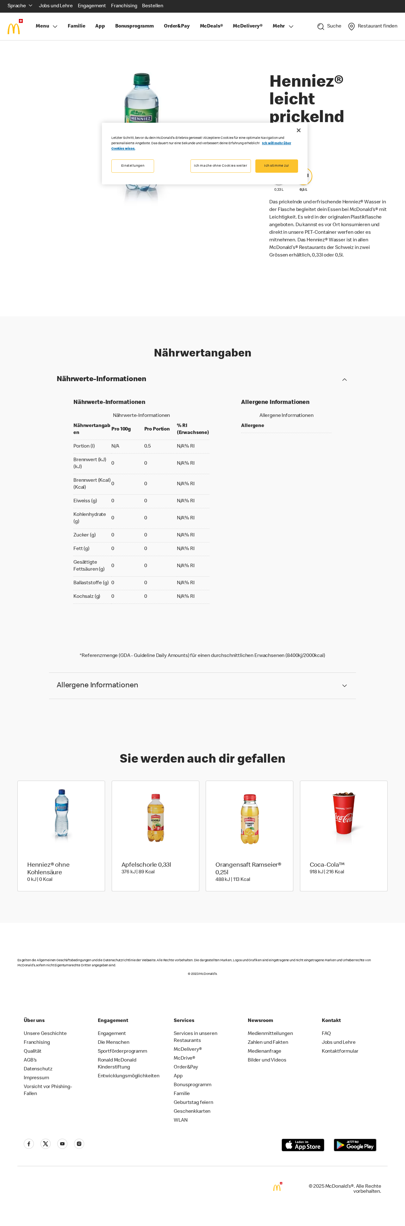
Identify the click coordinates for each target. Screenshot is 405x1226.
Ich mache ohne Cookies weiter (220, 166)
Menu (42, 26)
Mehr (279, 26)
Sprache (17, 6)
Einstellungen (132, 166)
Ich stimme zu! (276, 166)
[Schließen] (299, 130)
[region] (205, 153)
